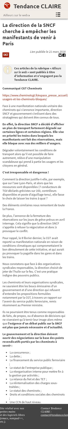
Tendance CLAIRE (37, 6)
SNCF (5, 55)
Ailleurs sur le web (15, 15)
